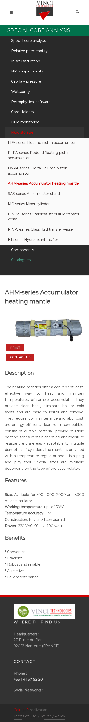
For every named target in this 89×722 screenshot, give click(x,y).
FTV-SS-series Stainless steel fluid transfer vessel (43, 216)
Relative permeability (29, 51)
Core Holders (22, 112)
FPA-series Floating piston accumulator (42, 142)
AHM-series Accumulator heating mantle (43, 183)
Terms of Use (25, 716)
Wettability (20, 91)
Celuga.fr (21, 710)
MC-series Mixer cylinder (29, 204)
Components (22, 250)
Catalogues (21, 260)
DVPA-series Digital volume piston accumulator (37, 171)
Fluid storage (22, 132)
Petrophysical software (31, 102)
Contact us (20, 357)
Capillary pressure (26, 81)
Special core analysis (28, 40)
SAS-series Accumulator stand (34, 193)
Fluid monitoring (25, 122)
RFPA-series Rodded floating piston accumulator (39, 155)
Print (15, 347)
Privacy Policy (53, 716)
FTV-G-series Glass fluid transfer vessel (41, 229)
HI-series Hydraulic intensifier (33, 239)
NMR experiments (27, 71)
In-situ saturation (25, 61)
